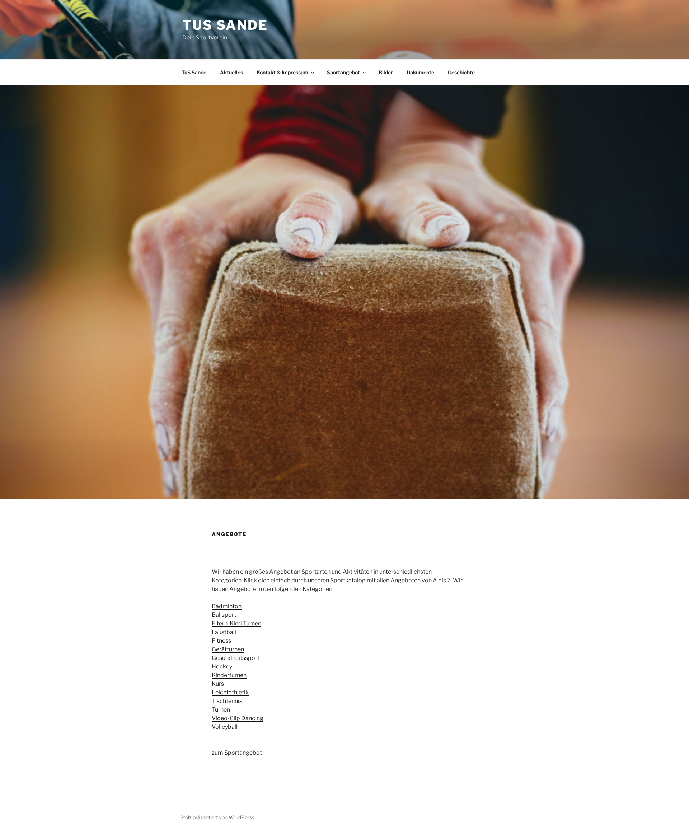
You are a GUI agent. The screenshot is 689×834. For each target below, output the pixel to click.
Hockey (222, 666)
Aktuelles (231, 72)
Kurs (218, 683)
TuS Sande (225, 25)
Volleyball (225, 726)
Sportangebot (343, 72)
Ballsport (224, 614)
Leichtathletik (230, 692)
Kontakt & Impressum (282, 72)
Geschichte (461, 72)
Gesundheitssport (235, 657)
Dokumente (420, 72)
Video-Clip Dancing (237, 718)
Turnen (221, 709)
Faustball (224, 632)
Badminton (227, 606)
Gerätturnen (228, 649)
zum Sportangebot (237, 752)
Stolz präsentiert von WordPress (217, 817)
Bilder (386, 72)
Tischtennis (227, 701)
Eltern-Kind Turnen (236, 623)
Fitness (221, 640)
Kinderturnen (229, 675)
